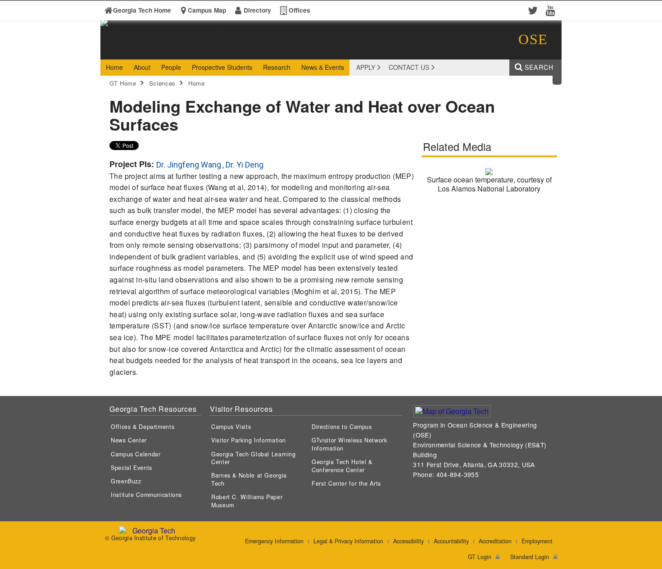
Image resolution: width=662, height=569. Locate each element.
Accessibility (408, 541)
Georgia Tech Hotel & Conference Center (342, 466)
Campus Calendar (135, 454)
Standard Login (529, 557)
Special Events (131, 468)
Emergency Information (274, 541)
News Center (129, 440)
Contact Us (409, 67)
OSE (533, 39)
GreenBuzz (126, 481)
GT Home (122, 83)
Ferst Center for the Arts (346, 483)
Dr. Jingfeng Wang (188, 164)
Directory (257, 10)
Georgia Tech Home (142, 10)
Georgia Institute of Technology (135, 51)
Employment (537, 541)
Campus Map (207, 10)
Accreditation (495, 541)
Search (539, 67)
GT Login (479, 557)
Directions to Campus (342, 427)
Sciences (162, 83)
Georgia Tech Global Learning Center (253, 458)
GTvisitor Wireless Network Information (349, 444)
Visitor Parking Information (248, 440)
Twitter (534, 10)
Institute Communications (146, 495)
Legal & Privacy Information (348, 541)
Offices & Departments (142, 427)
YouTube (552, 10)
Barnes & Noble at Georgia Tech (249, 479)
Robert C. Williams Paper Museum (246, 501)
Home (196, 83)
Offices (299, 10)
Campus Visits (231, 427)
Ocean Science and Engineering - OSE (240, 51)
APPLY (365, 67)
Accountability (451, 541)
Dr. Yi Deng (244, 164)
